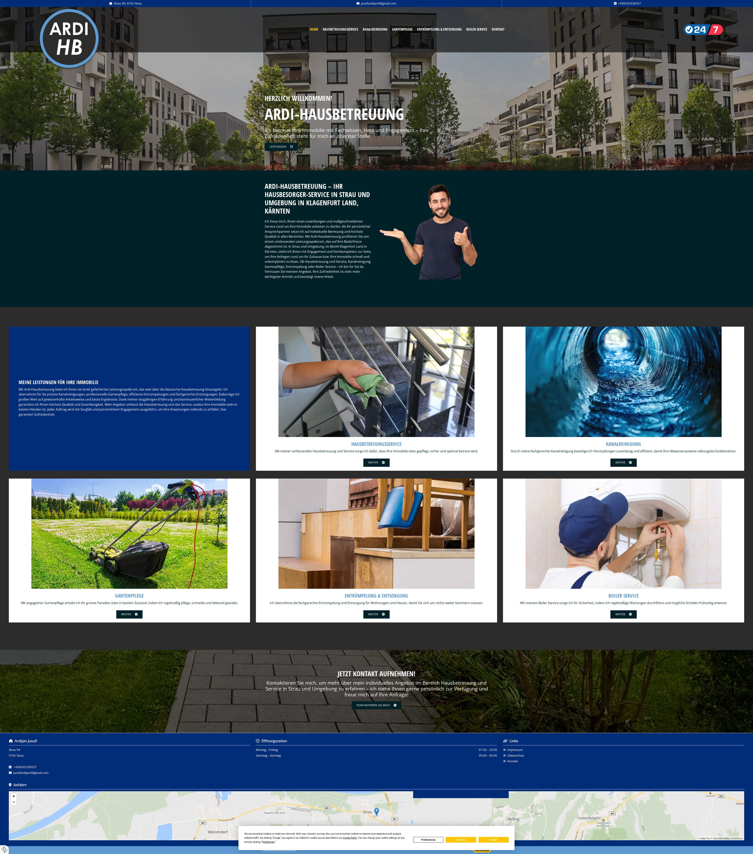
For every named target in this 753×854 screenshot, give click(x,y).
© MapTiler (704, 838)
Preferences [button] (268, 842)
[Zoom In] (14, 796)
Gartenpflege (402, 29)
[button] (281, 147)
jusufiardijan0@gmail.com (378, 3)
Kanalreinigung (375, 29)
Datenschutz (515, 755)
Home (314, 29)
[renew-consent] (4, 849)
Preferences (428, 840)
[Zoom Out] (14, 802)
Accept (493, 840)
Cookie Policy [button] (350, 838)
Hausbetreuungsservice (340, 29)
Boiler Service (476, 29)
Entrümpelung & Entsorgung (439, 29)
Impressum (515, 750)
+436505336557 (629, 3)
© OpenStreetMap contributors (727, 838)
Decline (461, 840)
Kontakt (498, 29)
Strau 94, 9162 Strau (128, 3)
